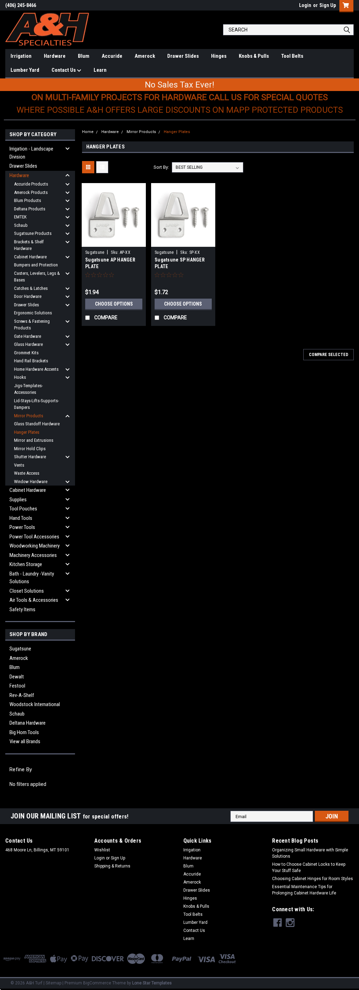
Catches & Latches (31, 288)
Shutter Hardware (30, 456)
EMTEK (20, 216)
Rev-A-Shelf (21, 695)
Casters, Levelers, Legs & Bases (37, 277)
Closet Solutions (26, 591)
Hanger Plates (26, 432)
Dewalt (16, 677)
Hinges (218, 56)
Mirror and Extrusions (33, 440)
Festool (17, 686)
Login (305, 5)
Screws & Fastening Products (32, 325)
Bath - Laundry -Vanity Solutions (31, 578)
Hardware (55, 56)
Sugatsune (20, 649)
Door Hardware (27, 296)
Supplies (18, 499)
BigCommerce (97, 983)
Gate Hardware (27, 336)
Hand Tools (20, 518)
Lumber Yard (25, 70)
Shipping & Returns (112, 866)
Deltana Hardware (27, 723)
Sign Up (327, 5)
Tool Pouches (23, 509)
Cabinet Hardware (30, 256)
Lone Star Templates (152, 983)
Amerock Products (31, 192)
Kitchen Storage (25, 564)
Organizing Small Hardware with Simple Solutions (310, 853)
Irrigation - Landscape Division (31, 153)
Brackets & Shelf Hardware (29, 245)
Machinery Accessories (33, 555)
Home (88, 132)
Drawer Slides (183, 56)
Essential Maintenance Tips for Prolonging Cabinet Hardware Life (304, 889)
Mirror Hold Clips (30, 448)
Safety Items (22, 609)
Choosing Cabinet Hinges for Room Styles (312, 878)
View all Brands (24, 741)
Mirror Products (28, 415)
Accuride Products (31, 184)
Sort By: (161, 167)
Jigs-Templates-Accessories (28, 389)
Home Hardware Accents (36, 369)
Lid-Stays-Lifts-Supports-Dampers (36, 404)
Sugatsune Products (33, 233)
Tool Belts (292, 56)
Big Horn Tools (24, 732)
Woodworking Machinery (34, 546)
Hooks (20, 377)
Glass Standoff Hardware (37, 423)
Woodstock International (34, 704)
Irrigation (21, 56)
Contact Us (64, 70)
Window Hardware (30, 481)
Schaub (21, 225)
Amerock (145, 56)
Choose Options (114, 304)
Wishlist (102, 850)
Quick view (114, 241)
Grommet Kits (26, 352)
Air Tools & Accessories (33, 600)
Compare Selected (328, 354)
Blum (83, 56)
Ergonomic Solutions (33, 312)
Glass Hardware (28, 344)
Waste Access (26, 473)
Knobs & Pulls (254, 56)
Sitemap (53, 983)
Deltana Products (29, 208)
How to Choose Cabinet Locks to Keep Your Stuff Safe (308, 867)
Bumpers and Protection (36, 264)
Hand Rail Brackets (31, 360)
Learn (100, 70)
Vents (19, 465)
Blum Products (27, 200)
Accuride (112, 56)
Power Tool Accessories (34, 537)
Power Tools (22, 527)
